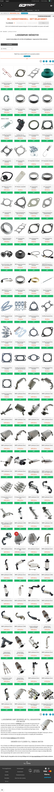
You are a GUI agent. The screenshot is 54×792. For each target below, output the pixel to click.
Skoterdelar (17, 10)
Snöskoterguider (20, 768)
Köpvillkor (7, 775)
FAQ (38, 10)
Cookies (6, 771)
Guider (36, 10)
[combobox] (6, 48)
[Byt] (11, 48)
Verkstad (23, 10)
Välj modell (25, 13)
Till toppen (27, 763)
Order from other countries (20, 778)
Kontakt (2, 1)
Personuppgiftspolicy (6, 768)
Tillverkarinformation (20, 775)
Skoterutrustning (30, 10)
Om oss (6, 781)
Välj (43, 23)
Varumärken (6, 778)
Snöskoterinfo (20, 771)
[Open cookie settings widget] (2, 790)
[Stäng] (53, 16)
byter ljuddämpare (12, 738)
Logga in (7, 1)
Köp (7, 89)
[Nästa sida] (53, 61)
